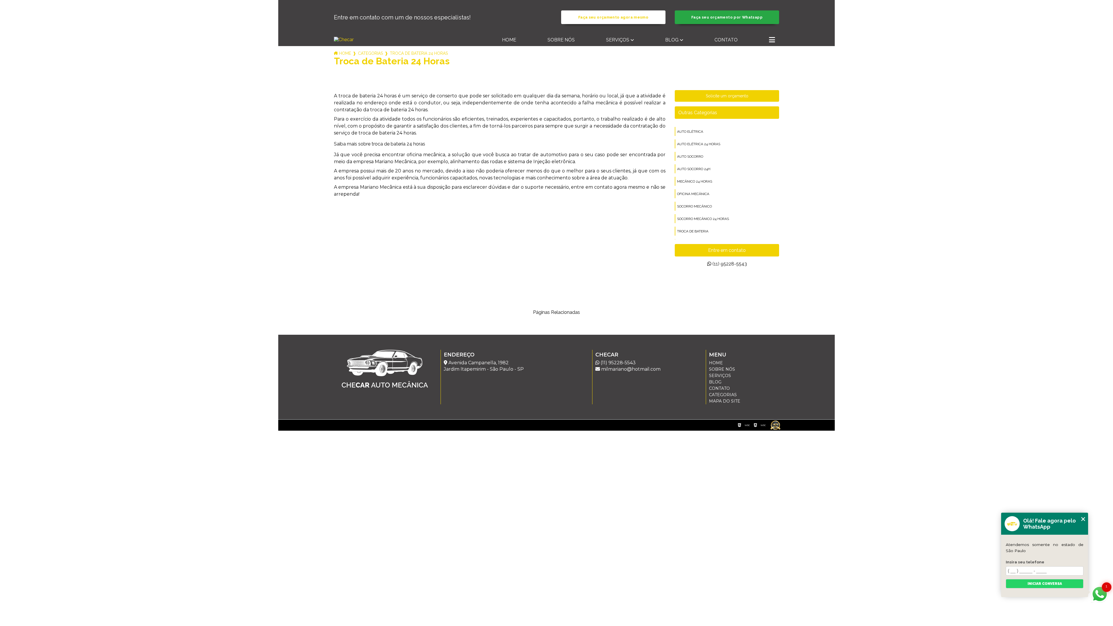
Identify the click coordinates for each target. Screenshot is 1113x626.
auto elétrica (690, 132)
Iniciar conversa (1044, 584)
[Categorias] (772, 40)
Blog (672, 40)
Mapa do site (724, 401)
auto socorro (690, 156)
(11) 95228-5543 (729, 264)
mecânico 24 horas (694, 181)
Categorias (370, 53)
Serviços (617, 40)
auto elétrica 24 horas (698, 144)
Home (509, 40)
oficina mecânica (693, 194)
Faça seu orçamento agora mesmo (613, 17)
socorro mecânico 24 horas (703, 219)
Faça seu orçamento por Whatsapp (727, 17)
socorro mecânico (694, 206)
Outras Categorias (697, 112)
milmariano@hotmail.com (630, 369)
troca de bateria (692, 231)
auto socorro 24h (693, 169)
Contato (726, 40)
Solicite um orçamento (727, 96)
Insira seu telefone (1025, 562)
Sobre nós (561, 40)
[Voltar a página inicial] (366, 39)
